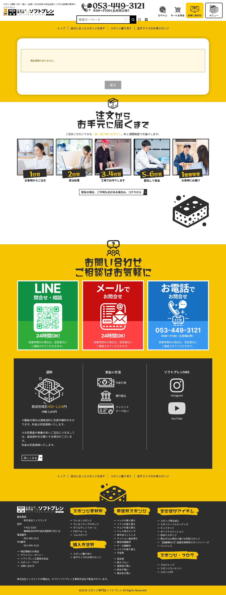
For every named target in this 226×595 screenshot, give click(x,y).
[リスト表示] (139, 19)
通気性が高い (124, 565)
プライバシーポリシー (32, 555)
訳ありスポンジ (168, 535)
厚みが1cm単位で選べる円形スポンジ (180, 538)
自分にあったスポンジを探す (88, 28)
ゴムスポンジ (80, 534)
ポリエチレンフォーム (84, 527)
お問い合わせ (27, 565)
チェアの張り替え (126, 527)
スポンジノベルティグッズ (174, 524)
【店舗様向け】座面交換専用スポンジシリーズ (184, 542)
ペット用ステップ (126, 531)
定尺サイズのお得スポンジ (153, 28)
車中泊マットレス (126, 534)
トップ (61, 28)
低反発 (120, 558)
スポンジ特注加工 (169, 520)
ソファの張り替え (126, 524)
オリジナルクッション (172, 531)
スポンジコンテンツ (170, 568)
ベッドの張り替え (126, 520)
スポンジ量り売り (121, 28)
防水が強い (123, 569)
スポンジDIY (166, 572)
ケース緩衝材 (124, 545)
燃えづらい (123, 562)
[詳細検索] (126, 19)
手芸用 (120, 552)
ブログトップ (167, 564)
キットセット (167, 527)
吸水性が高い (124, 573)
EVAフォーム (80, 531)
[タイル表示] (146, 19)
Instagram (177, 395)
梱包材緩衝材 (124, 542)
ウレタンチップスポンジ (86, 524)
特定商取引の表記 (30, 551)
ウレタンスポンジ (82, 520)
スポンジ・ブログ (30, 562)
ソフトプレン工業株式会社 (34, 558)
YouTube (176, 418)
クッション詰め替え (127, 538)
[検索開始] (133, 19)
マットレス (166, 545)
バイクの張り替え (126, 549)
